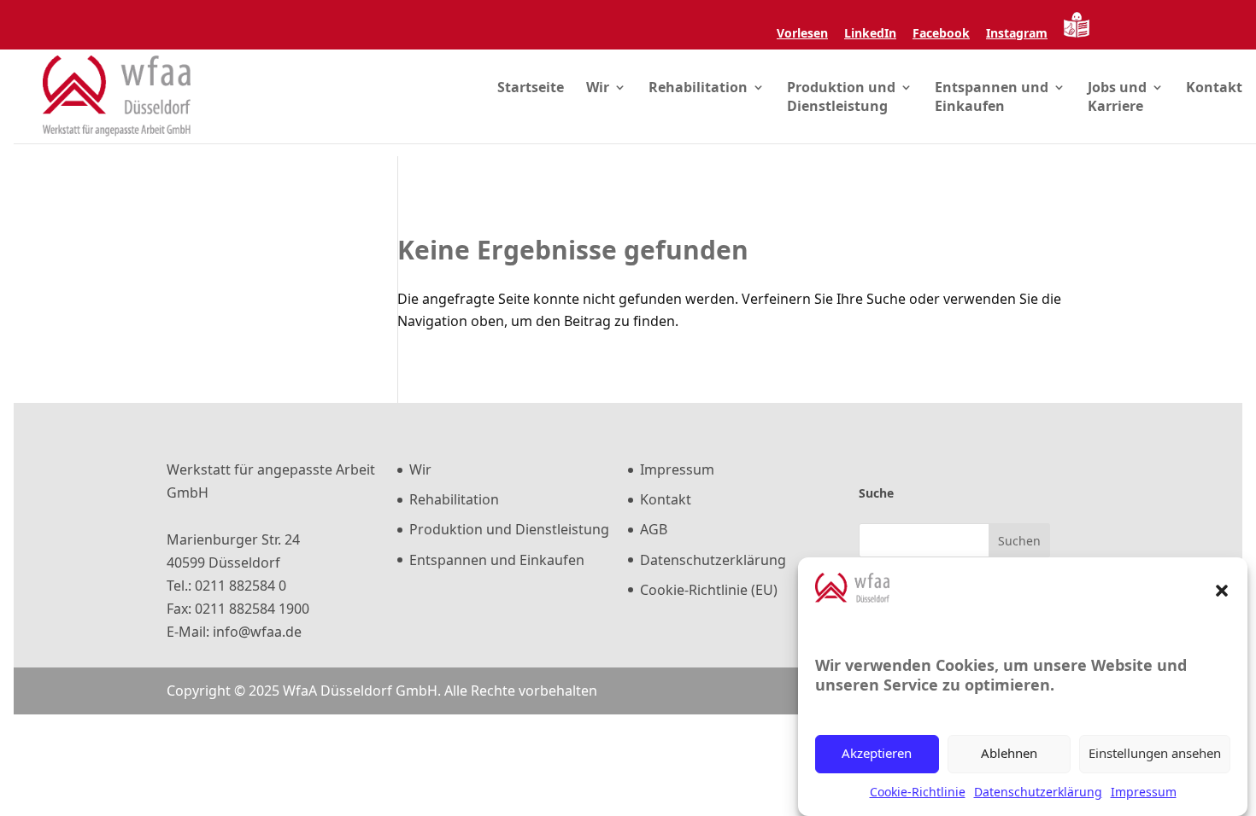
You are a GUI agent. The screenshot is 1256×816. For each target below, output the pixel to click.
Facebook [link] (941, 34)
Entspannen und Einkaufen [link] (496, 560)
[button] (1221, 590)
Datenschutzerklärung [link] (1038, 792)
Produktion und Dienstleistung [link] (509, 529)
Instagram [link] (1017, 34)
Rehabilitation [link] (698, 87)
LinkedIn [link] (870, 34)
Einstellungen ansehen (1155, 753)
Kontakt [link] (1214, 87)
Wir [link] (597, 87)
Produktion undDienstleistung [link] (841, 96)
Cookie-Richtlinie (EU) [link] (709, 589)
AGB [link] (653, 529)
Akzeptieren (877, 753)
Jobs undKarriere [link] (1117, 96)
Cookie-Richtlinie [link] (917, 792)
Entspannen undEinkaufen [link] (991, 96)
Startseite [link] (530, 87)
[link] (802, 14)
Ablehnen (1009, 753)
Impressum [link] (1144, 792)
